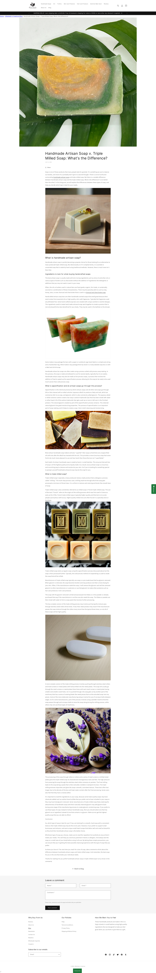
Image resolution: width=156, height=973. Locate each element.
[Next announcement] (127, 13)
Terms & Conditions (67, 925)
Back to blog (79, 869)
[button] (118, 6)
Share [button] (49, 167)
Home (2, 16)
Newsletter (31, 931)
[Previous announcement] (29, 13)
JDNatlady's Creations (79, 966)
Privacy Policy (66, 928)
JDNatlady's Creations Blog (14, 16)
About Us (31, 925)
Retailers (30, 937)
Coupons (31, 944)
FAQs (63, 922)
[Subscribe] (59, 954)
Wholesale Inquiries (34, 941)
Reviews (30, 922)
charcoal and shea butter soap (96, 292)
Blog (29, 928)
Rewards (77, 971)
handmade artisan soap (61, 177)
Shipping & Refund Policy (69, 931)
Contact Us (31, 934)
